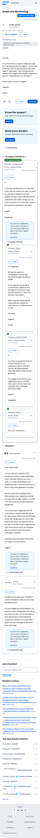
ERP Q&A (6, 8)
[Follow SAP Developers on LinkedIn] (25, 810)
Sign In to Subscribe (26, 15)
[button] (20, 34)
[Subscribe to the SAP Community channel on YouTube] (22, 810)
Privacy (10, 816)
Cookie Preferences (10, 833)
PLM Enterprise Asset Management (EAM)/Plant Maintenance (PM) (16, 44)
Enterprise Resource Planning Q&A (16, 711)
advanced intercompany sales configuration (18, 709)
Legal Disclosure (30, 822)
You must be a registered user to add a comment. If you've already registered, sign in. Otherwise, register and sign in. (19, 228)
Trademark (10, 827)
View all (5, 799)
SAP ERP (5, 48)
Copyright (10, 822)
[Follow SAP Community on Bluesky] (18, 810)
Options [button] (36, 16)
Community (14, 3)
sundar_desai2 (14, 25)
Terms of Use (30, 816)
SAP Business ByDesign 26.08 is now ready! (18, 729)
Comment (32, 101)
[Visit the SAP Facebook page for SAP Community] (14, 810)
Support (30, 827)
